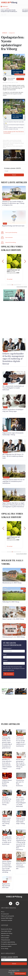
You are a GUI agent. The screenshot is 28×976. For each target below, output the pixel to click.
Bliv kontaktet (8, 674)
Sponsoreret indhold (6, 946)
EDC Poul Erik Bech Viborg (9, 100)
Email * (5, 654)
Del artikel (19, 79)
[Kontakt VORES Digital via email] (17, 903)
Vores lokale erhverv (6, 931)
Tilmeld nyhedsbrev (20, 973)
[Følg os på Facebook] (10, 903)
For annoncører (5, 914)
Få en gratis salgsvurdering (8, 942)
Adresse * (5, 660)
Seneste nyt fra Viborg (6, 929)
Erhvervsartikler (5, 937)
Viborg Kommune (5, 940)
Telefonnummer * (7, 648)
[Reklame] (14, 155)
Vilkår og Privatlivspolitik (7, 916)
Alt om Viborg (4, 948)
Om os (2, 911)
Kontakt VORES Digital (6, 918)
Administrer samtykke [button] (6, 920)
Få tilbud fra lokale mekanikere (9, 944)
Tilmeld (14, 175)
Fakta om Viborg (5, 935)
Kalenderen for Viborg (6, 933)
